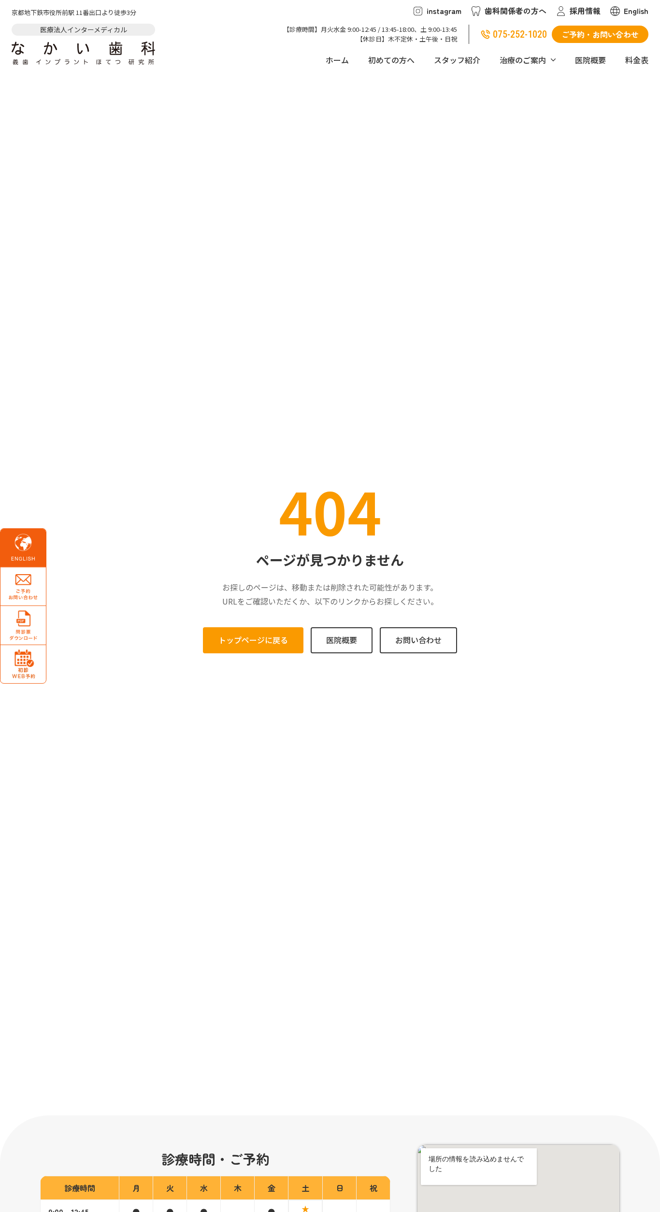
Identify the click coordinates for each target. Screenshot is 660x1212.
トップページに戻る (253, 640)
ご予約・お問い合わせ (600, 34)
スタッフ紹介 (457, 60)
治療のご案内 (523, 60)
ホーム (337, 60)
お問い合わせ (418, 640)
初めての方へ (391, 60)
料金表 (636, 60)
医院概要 (590, 60)
